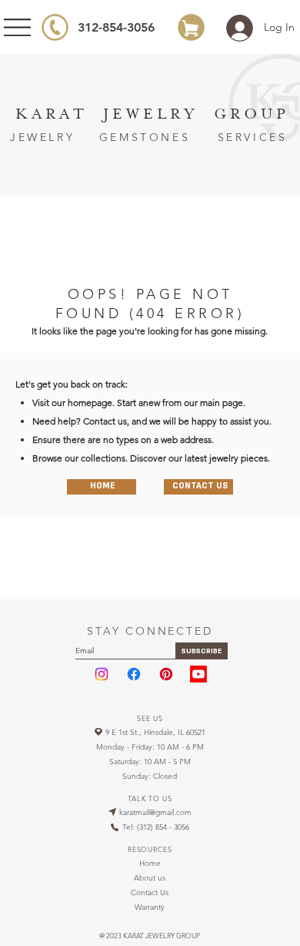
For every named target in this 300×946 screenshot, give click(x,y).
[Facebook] (133, 674)
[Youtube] (198, 674)
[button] (201, 650)
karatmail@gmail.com (155, 812)
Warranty (150, 907)
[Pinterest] (166, 674)
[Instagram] (101, 674)
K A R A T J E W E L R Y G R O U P (150, 114)
